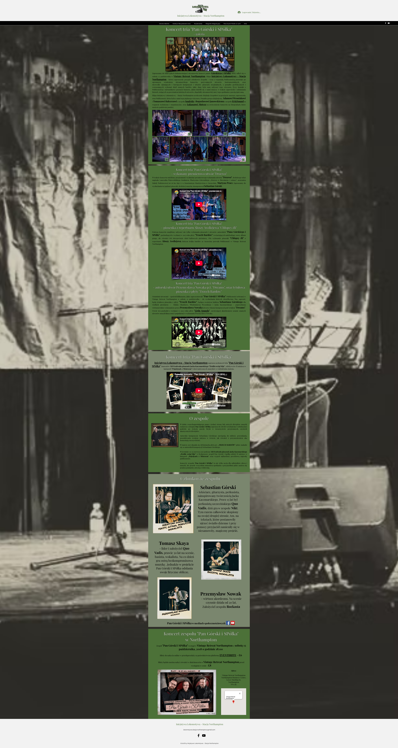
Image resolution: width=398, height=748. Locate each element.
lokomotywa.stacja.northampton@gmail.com (199, 730)
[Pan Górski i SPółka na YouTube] (233, 623)
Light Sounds (202, 310)
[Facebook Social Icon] (228, 623)
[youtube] (389, 23)
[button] (181, 23)
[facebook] (386, 23)
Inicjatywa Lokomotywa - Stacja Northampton (200, 15)
